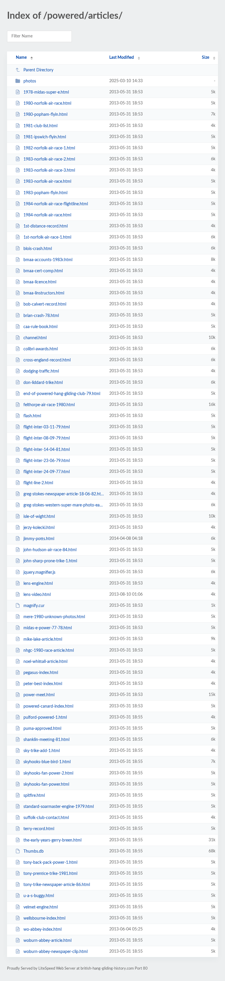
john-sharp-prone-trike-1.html (50, 561)
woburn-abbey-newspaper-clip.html (55, 952)
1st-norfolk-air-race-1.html (47, 237)
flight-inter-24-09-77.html (46, 472)
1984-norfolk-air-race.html (47, 215)
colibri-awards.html (40, 349)
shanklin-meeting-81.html (46, 740)
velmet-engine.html (40, 907)
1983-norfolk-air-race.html (47, 182)
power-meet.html (38, 695)
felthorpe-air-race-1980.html (49, 405)
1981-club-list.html (40, 126)
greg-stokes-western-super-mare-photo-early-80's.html (63, 505)
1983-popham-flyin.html (45, 193)
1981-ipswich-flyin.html (44, 137)
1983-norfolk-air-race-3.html (49, 170)
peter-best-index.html (42, 684)
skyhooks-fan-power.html (46, 784)
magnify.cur (34, 606)
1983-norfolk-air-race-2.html (49, 159)
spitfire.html (34, 796)
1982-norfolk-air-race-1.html (49, 148)
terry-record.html (38, 829)
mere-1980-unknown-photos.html (54, 617)
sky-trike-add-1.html (41, 751)
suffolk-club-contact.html (46, 818)
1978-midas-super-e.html (46, 92)
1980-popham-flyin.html (45, 115)
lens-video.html (37, 595)
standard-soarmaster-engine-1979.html (58, 807)
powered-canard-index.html (48, 706)
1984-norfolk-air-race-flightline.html (55, 204)
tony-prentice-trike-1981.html (50, 874)
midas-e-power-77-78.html (47, 628)
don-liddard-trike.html (43, 382)
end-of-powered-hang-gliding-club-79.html (61, 394)
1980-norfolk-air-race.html (47, 103)
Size (205, 58)
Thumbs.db (33, 851)
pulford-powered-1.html (45, 718)
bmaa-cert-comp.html (43, 271)
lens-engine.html (38, 584)
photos (29, 81)
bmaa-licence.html (39, 282)
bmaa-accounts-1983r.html (47, 260)
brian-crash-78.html (41, 315)
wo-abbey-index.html (42, 929)
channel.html (35, 338)
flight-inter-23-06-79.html (46, 461)
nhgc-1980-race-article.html (48, 651)
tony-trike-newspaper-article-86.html (56, 885)
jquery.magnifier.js (39, 572)
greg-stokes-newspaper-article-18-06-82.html (63, 494)
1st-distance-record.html (45, 226)
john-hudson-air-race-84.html (49, 550)
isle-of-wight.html (39, 517)
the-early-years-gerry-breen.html (52, 840)
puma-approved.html (42, 729)
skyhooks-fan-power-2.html (48, 773)
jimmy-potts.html (38, 539)
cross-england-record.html (47, 360)
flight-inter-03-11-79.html (46, 427)
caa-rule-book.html (40, 327)
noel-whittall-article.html (45, 662)
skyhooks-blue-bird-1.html (47, 762)
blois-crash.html (37, 248)
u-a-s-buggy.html (38, 896)
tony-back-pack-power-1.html (50, 863)
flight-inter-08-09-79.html (46, 438)
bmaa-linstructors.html (43, 293)
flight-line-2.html (38, 483)
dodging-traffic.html (41, 371)
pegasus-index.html (40, 673)
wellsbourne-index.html (44, 918)
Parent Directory (38, 70)
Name (21, 58)
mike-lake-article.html (42, 639)
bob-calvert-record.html (44, 304)
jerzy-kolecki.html (38, 528)
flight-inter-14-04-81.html (46, 450)
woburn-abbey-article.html (47, 941)
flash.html (32, 416)
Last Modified (121, 58)
